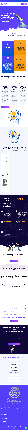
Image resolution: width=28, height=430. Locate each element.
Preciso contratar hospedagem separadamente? (9, 311)
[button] (18, 4)
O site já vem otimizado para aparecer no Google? (9, 308)
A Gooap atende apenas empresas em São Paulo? (9, 314)
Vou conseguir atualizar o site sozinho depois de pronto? (10, 305)
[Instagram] (14, 428)
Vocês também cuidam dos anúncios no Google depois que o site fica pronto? (13, 317)
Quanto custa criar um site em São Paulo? (8, 289)
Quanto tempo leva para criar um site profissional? (9, 302)
